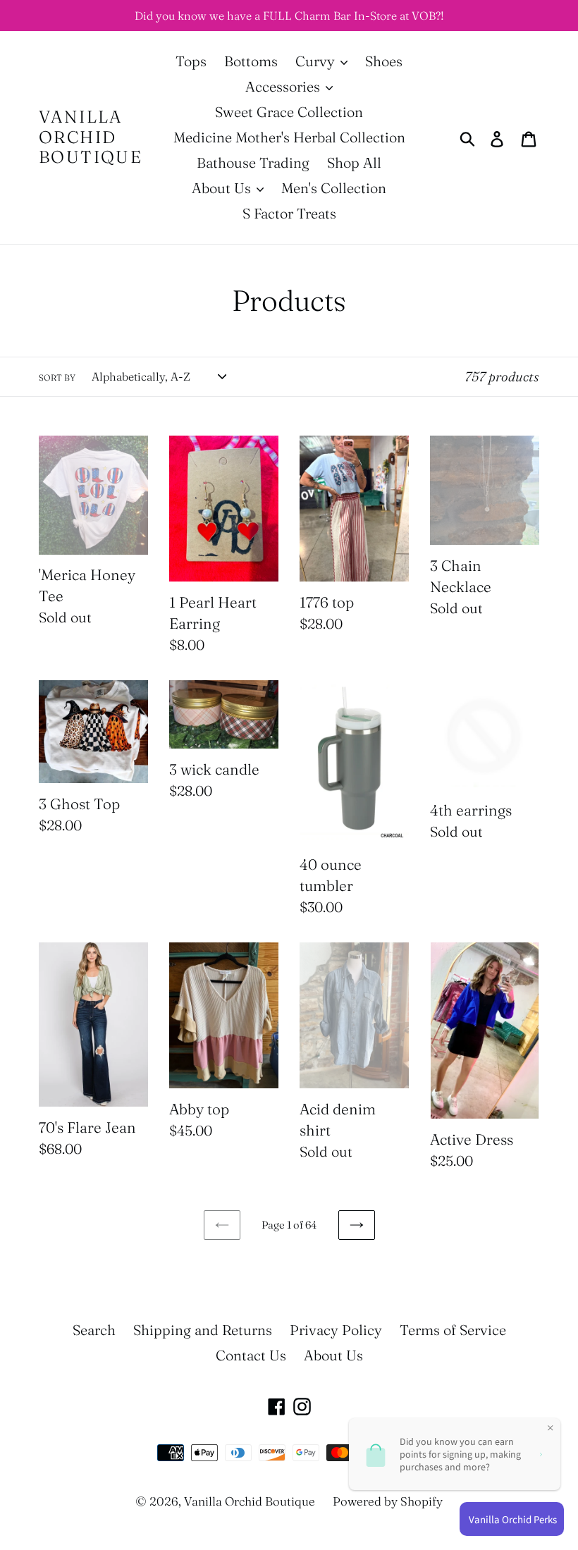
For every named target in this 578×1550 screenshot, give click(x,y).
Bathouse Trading (253, 162)
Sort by (57, 377)
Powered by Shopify (388, 1501)
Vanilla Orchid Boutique (90, 137)
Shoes (383, 61)
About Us (223, 188)
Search (94, 1330)
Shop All (354, 162)
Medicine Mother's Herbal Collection (289, 137)
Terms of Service (453, 1330)
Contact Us (251, 1355)
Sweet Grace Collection (289, 112)
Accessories (284, 86)
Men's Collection (333, 188)
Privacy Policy (336, 1330)
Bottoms (251, 61)
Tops (191, 61)
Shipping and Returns (202, 1330)
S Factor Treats (289, 213)
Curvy (316, 61)
